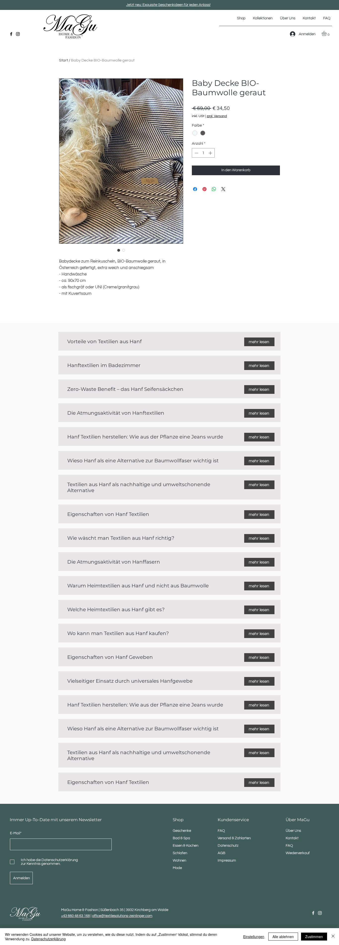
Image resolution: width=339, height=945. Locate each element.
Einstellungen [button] (253, 936)
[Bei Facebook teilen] (195, 189)
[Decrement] (196, 153)
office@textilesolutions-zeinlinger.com (122, 916)
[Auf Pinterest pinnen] (204, 189)
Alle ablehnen (283, 936)
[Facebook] (11, 34)
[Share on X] (223, 189)
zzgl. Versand (217, 116)
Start (63, 60)
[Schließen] (333, 936)
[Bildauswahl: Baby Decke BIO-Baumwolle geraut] (118, 250)
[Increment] (210, 153)
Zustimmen (314, 936)
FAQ (289, 845)
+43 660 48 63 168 (75, 916)
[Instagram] (17, 34)
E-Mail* (16, 833)
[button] (262, 18)
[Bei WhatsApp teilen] (214, 189)
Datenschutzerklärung (48, 938)
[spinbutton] (203, 153)
